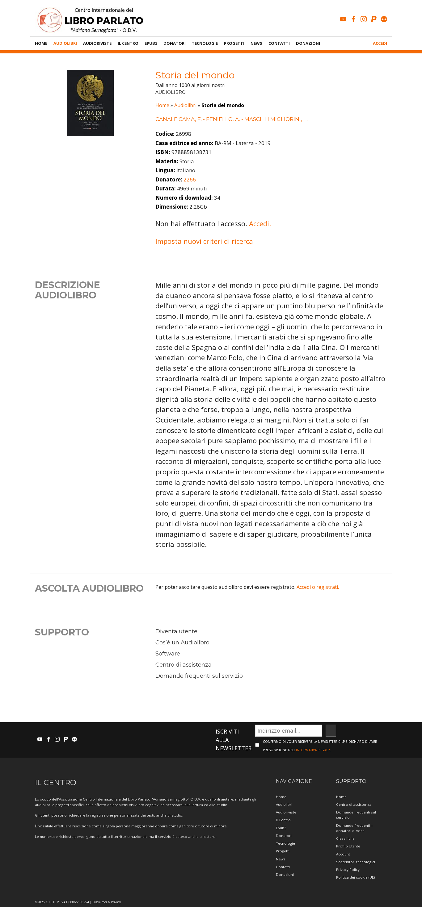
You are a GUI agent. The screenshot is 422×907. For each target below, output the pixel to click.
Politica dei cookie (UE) (355, 877)
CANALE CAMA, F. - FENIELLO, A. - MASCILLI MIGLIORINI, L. (231, 119)
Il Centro (128, 43)
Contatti (279, 43)
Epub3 (151, 43)
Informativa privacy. (313, 750)
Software (167, 653)
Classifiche (345, 838)
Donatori (174, 43)
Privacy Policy (348, 869)
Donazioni (308, 43)
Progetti (234, 43)
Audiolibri (65, 43)
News (256, 43)
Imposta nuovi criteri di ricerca (204, 241)
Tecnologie (205, 43)
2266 (190, 179)
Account (343, 854)
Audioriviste (97, 43)
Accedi (380, 43)
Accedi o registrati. (318, 587)
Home (41, 43)
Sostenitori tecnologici (355, 861)
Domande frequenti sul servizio (199, 675)
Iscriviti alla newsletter (233, 740)
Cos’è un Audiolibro (182, 642)
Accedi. (260, 223)
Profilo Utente (348, 846)
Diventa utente (176, 631)
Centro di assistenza (183, 664)
